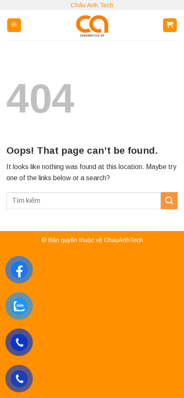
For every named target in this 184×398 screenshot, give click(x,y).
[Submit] (169, 200)
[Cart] (170, 25)
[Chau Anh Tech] (92, 25)
